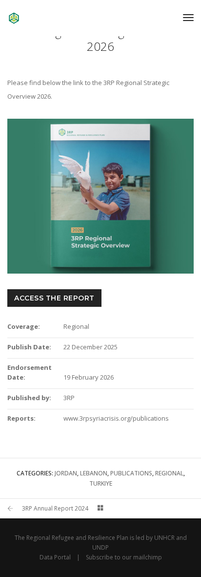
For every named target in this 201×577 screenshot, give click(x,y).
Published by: (29, 397)
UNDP (100, 547)
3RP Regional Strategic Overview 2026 (100, 38)
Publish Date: (29, 346)
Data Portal (55, 557)
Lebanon (93, 473)
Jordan (66, 473)
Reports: (21, 418)
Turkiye (100, 483)
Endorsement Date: (29, 372)
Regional (169, 473)
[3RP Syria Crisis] (13, 17)
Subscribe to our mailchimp (124, 557)
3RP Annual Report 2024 (55, 508)
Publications (131, 473)
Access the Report (54, 298)
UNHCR (164, 538)
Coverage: (23, 326)
